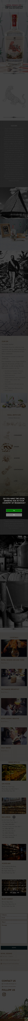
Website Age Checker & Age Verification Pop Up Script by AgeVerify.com (26, 1019)
